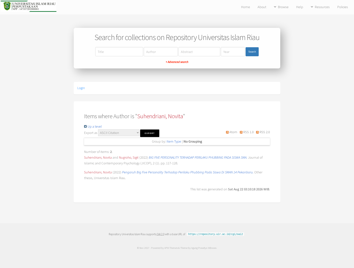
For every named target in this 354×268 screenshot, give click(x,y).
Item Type (173, 141)
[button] (149, 133)
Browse (283, 7)
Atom (233, 132)
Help (299, 7)
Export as (90, 133)
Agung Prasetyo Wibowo (203, 248)
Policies (342, 7)
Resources (322, 7)
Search (252, 51)
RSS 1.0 (248, 132)
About (262, 7)
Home (245, 7)
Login (81, 88)
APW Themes (171, 248)
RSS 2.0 (264, 132)
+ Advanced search (177, 62)
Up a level (94, 126)
